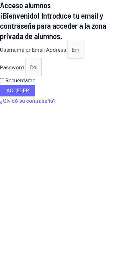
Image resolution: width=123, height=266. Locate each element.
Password (12, 67)
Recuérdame (19, 80)
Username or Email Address (33, 50)
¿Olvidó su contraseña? (28, 101)
